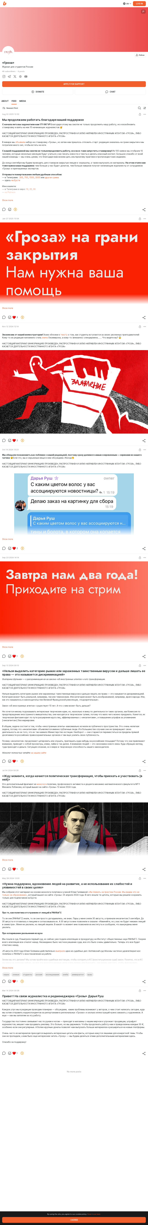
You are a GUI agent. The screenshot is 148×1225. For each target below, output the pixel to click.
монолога (42, 784)
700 (26, 177)
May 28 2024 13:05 (11, 878)
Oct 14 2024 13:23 (10, 449)
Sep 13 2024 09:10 (10, 665)
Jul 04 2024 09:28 (10, 770)
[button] (4, 3)
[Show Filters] (144, 108)
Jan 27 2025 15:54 (10, 218)
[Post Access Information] (139, 114)
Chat (112, 92)
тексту (64, 335)
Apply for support (74, 84)
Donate (40, 92)
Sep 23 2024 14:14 (10, 557)
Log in (139, 3)
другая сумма (52, 177)
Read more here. (94, 1214)
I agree (74, 1220)
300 (21, 177)
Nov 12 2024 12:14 (10, 326)
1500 (31, 177)
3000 (37, 177)
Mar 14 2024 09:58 (10, 990)
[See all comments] (4, 209)
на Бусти (15, 180)
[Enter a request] (139, 108)
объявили (20, 142)
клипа (45, 337)
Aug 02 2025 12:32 (10, 114)
